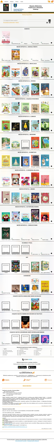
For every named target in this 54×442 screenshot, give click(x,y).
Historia (11, 1)
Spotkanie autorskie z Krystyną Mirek (11, 390)
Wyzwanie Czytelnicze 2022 (9, 408)
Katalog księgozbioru (27, 14)
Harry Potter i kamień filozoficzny (8, 351)
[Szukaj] (50, 20)
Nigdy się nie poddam (22, 353)
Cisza (20, 354)
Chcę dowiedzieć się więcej (21, 440)
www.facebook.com (8, 424)
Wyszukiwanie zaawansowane (9, 22)
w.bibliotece (31, 375)
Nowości (6, 1)
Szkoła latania (5, 352)
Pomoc (17, 1)
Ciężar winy (37, 352)
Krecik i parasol (5, 353)
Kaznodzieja (5, 354)
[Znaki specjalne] (50, 22)
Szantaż (37, 351)
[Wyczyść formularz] (47, 22)
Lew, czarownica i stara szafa (7, 350)
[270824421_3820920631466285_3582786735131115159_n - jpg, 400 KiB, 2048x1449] (15, 426)
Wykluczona (37, 354)
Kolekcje (17, 22)
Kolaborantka (21, 350)
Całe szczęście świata (22, 351)
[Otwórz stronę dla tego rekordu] (6, 37)
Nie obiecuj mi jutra (38, 350)
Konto (22, 1)
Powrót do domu (21, 352)
